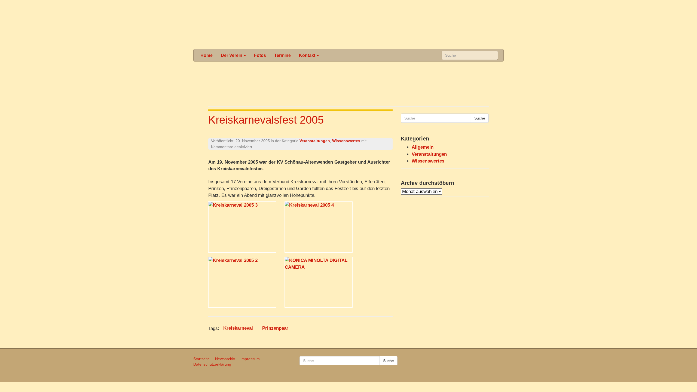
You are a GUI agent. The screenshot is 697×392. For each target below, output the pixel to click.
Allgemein (422, 147)
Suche (479, 118)
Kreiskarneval (238, 328)
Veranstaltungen (314, 141)
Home (206, 55)
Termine (282, 55)
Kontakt (307, 55)
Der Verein (231, 55)
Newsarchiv (225, 359)
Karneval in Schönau (348, 24)
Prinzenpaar (275, 328)
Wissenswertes (346, 141)
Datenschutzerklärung (212, 364)
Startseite (201, 359)
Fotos (260, 55)
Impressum (250, 359)
